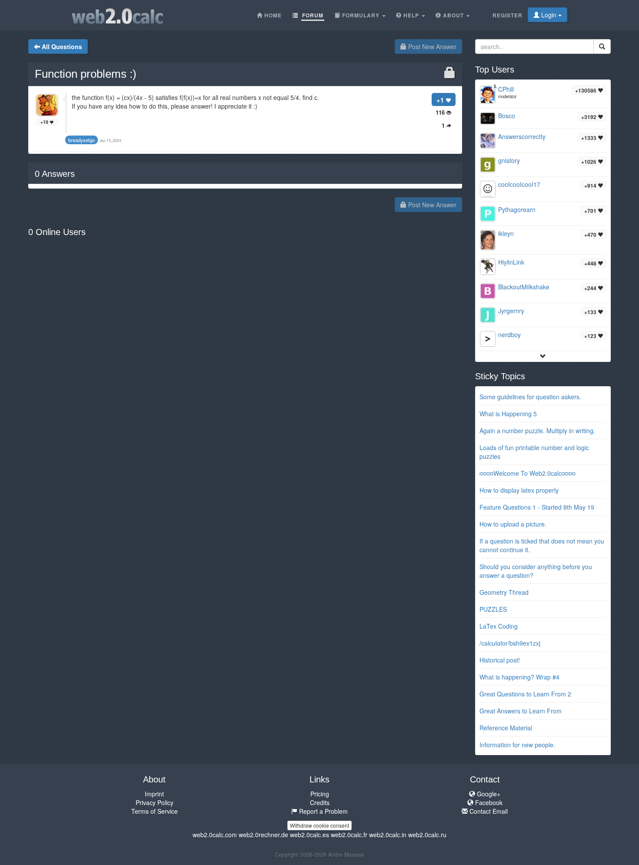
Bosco (506, 115)
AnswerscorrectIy (522, 136)
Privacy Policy (154, 802)
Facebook (488, 802)
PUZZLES (493, 609)
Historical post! (499, 660)
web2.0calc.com (215, 834)
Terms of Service (154, 811)
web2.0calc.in (387, 834)
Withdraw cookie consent (319, 825)
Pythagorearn (517, 209)
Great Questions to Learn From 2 (525, 693)
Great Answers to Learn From (520, 710)
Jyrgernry (511, 310)
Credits (319, 802)
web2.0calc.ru (427, 834)
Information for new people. (517, 744)
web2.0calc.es (309, 834)
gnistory (509, 160)
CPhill (506, 89)
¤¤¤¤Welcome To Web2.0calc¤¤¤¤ (527, 473)
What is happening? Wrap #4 (519, 677)
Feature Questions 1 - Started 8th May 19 (536, 507)
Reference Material (505, 727)
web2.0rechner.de (263, 834)
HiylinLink (511, 262)
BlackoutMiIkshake (523, 286)
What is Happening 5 (508, 413)
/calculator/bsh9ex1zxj (509, 643)
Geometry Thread (504, 592)
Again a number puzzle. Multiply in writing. (537, 430)
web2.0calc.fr (349, 834)
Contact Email (488, 811)
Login (548, 14)
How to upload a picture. (512, 524)
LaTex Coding (498, 626)
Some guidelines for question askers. (530, 396)
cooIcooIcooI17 (519, 184)
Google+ (487, 793)
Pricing (319, 793)
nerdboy (509, 334)
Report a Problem (322, 811)
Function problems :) (85, 73)
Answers (55, 174)
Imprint (154, 793)
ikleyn (506, 233)
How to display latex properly (519, 490)
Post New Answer (431, 46)
